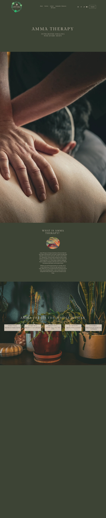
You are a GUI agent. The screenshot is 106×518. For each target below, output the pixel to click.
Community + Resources (60, 6)
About (41, 6)
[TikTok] (84, 6)
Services (46, 6)
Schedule (93, 7)
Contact (52, 6)
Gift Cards (53, 7)
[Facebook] (81, 6)
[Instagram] (78, 6)
